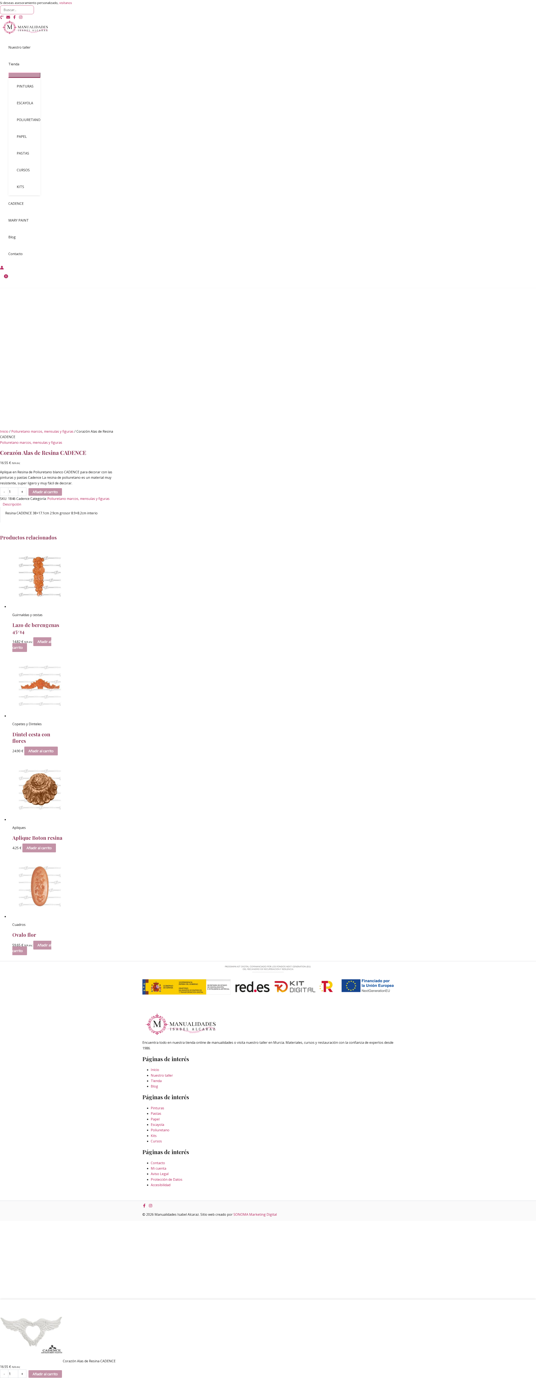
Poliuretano (160, 1130)
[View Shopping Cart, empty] (3, 279)
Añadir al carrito (45, 492)
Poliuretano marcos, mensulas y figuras (42, 431)
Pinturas (157, 1108)
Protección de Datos (166, 1179)
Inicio (4, 431)
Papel (155, 1119)
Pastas (156, 1113)
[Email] (8, 17)
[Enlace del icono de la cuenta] (2, 268)
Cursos (156, 1141)
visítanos (65, 3)
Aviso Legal (160, 1174)
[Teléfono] (2, 17)
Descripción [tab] (12, 504)
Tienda (156, 1081)
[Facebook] (14, 17)
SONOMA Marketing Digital (255, 1214)
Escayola (157, 1124)
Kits (154, 1135)
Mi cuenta (158, 1168)
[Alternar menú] (24, 74)
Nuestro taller (162, 1075)
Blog (154, 1086)
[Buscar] (30, 10)
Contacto (158, 1163)
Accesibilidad (160, 1185)
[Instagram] (21, 17)
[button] (21, 64)
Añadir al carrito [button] (41, 751)
